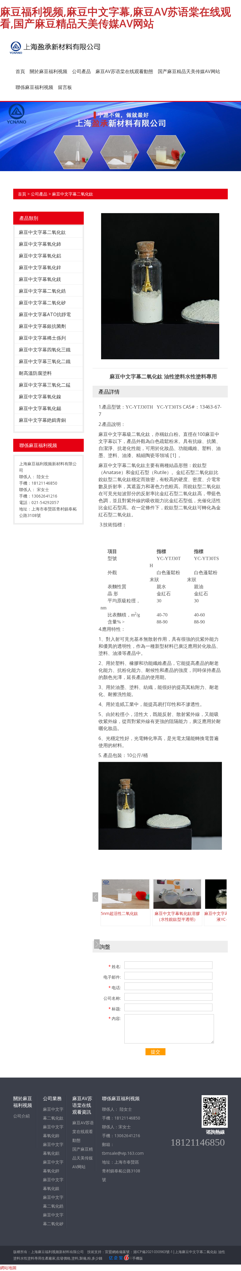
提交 (155, 1052)
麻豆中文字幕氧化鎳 (40, 396)
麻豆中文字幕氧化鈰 (40, 244)
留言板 (65, 87)
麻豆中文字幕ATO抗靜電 (45, 314)
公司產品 (81, 71)
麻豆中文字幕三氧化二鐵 (45, 361)
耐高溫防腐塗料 (35, 373)
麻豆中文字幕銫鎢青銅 (42, 420)
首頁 (20, 71)
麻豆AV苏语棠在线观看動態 (124, 71)
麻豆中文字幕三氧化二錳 (45, 385)
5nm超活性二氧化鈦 (119, 913)
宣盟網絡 (112, 1251)
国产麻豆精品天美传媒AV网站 (189, 71)
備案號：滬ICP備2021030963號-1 (146, 1251)
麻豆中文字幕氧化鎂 (40, 279)
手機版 (137, 1258)
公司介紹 (21, 1116)
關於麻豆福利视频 (48, 71)
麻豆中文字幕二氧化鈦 (72, 194)
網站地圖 (8, 1267)
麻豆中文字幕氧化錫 (40, 408)
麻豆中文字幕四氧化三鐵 (45, 349)
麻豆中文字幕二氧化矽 (42, 302)
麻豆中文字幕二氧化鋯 (42, 291)
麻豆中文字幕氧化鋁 (40, 255)
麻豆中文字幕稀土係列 (42, 338)
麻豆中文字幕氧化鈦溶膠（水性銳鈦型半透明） (177, 916)
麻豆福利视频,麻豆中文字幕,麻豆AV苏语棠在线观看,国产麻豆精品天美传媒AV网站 (115, 17)
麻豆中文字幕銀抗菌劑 (42, 326)
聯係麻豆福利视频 (34, 87)
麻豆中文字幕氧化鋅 (40, 267)
